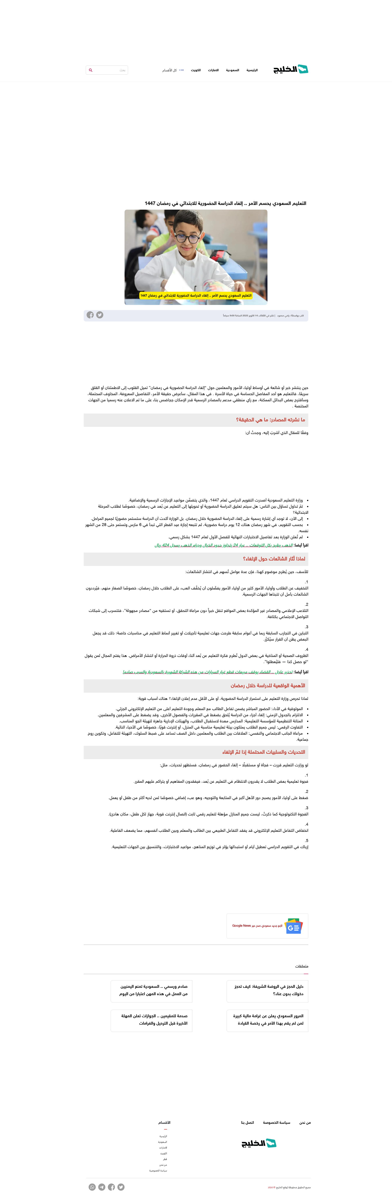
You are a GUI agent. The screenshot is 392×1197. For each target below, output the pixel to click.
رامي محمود (283, 315)
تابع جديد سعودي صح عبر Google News (257, 926)
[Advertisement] (196, 28)
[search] (90, 70)
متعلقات (301, 966)
